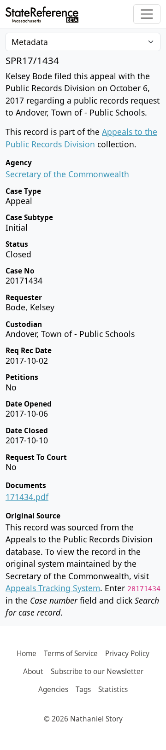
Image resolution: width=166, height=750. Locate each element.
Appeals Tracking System (53, 587)
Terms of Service (71, 653)
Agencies (53, 689)
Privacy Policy (127, 653)
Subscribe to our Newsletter (97, 671)
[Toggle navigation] (146, 14)
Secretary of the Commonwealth (67, 174)
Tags (83, 689)
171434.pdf (27, 496)
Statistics (113, 689)
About (33, 671)
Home (26, 653)
